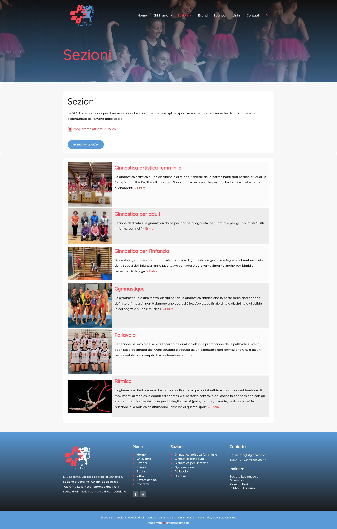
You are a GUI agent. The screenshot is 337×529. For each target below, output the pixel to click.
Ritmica (123, 381)
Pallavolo (125, 335)
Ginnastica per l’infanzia (142, 251)
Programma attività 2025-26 (94, 129)
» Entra (140, 188)
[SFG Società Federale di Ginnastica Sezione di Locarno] (81, 15)
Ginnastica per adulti (138, 214)
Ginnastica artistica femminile (148, 168)
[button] (170, 15)
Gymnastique (130, 289)
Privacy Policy (203, 517)
